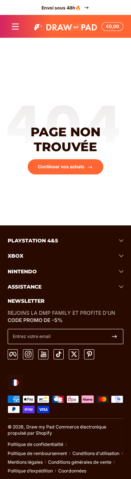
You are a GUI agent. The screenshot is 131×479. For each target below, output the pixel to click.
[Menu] (15, 26)
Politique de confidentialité (35, 444)
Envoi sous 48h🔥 (61, 7)
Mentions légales (25, 462)
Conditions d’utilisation (95, 453)
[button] (111, 26)
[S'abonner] (114, 336)
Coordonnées (72, 471)
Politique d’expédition (30, 471)
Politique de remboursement (37, 453)
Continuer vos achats (61, 166)
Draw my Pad (40, 427)
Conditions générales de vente (79, 462)
